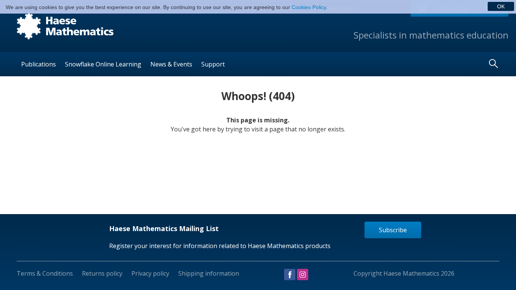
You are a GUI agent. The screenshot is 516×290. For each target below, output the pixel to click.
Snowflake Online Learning (103, 64)
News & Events (171, 64)
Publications (38, 64)
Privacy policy (150, 273)
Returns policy (102, 273)
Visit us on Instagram (302, 274)
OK (501, 6)
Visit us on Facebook (289, 274)
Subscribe (393, 230)
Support (213, 64)
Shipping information (208, 273)
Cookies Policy (309, 7)
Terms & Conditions (45, 273)
